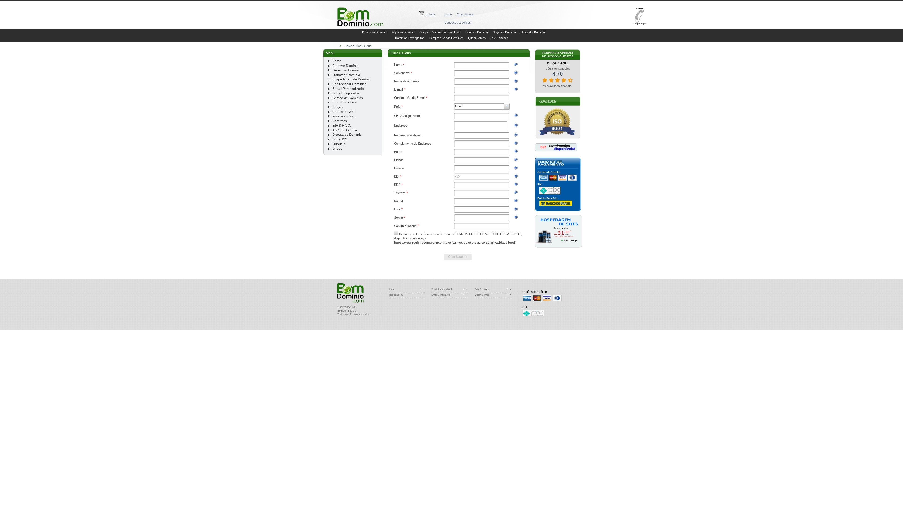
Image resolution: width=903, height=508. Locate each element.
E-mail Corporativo (346, 93)
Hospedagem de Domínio (351, 79)
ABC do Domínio (344, 130)
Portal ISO (340, 139)
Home (348, 46)
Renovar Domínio (476, 32)
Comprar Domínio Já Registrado (440, 32)
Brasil (459, 106)
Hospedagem (395, 295)
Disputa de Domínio (347, 134)
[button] (641, 16)
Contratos (339, 121)
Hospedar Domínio (533, 32)
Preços (337, 107)
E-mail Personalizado (348, 89)
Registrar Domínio (403, 32)
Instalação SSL (343, 116)
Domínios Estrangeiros (409, 38)
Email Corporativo (440, 295)
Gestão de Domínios (347, 98)
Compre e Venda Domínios (446, 38)
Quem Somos (477, 38)
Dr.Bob (337, 148)
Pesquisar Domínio (374, 32)
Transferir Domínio (346, 75)
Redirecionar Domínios (349, 84)
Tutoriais (338, 144)
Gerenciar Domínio (346, 70)
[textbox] (481, 65)
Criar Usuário (465, 14)
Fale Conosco (499, 38)
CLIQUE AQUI (557, 63)
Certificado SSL (343, 112)
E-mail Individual (344, 102)
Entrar (448, 14)
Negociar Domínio (504, 32)
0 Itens (431, 14)
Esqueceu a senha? (457, 22)
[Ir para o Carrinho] (422, 14)
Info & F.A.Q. (341, 125)
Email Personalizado (442, 289)
